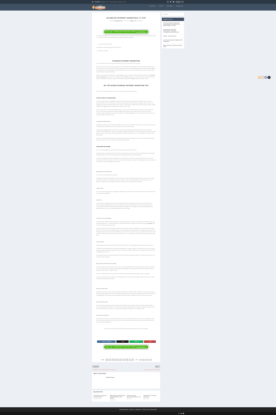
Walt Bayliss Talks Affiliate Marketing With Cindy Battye (117, 397)
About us (161, 6)
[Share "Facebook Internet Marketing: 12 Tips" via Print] (132, 359)
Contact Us (132, 409)
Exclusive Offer (179, 6)
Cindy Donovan (118, 20)
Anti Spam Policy (123, 409)
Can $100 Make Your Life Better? (108, 2)
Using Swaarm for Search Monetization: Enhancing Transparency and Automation (171, 31)
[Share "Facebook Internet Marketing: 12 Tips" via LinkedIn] (121, 359)
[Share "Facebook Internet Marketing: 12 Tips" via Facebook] (107, 359)
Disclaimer (138, 409)
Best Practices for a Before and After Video (172, 46)
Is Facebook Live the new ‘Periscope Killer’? (100, 396)
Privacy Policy (153, 409)
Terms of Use (145, 409)
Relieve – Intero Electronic (169, 36)
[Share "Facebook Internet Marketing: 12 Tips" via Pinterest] (118, 359)
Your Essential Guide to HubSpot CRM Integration (172, 40)
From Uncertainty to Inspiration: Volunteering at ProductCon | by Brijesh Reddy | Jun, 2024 (171, 24)
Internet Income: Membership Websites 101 (134, 396)
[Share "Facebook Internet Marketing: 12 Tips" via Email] (130, 359)
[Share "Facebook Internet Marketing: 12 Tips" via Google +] (112, 359)
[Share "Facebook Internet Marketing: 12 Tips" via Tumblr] (115, 359)
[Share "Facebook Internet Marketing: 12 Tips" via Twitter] (109, 359)
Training (132, 20)
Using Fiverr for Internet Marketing (150, 396)
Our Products (152, 6)
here (106, 50)
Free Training (170, 6)
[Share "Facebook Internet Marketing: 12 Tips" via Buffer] (124, 359)
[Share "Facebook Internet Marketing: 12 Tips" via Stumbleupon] (127, 359)
